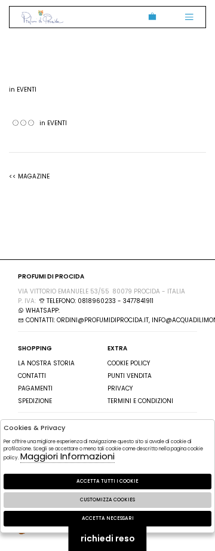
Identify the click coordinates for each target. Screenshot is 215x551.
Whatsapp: (42, 310)
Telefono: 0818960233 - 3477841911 (99, 300)
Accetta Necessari (108, 518)
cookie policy (129, 363)
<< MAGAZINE (29, 176)
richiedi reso (108, 538)
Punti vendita (130, 375)
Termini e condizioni (140, 400)
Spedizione (35, 400)
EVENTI (26, 89)
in (22, 89)
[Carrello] (150, 17)
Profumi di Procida (42, 17)
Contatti (32, 375)
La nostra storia (46, 363)
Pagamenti (35, 388)
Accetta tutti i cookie (107, 481)
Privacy (120, 388)
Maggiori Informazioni (67, 456)
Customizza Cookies (107, 499)
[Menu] (189, 17)
